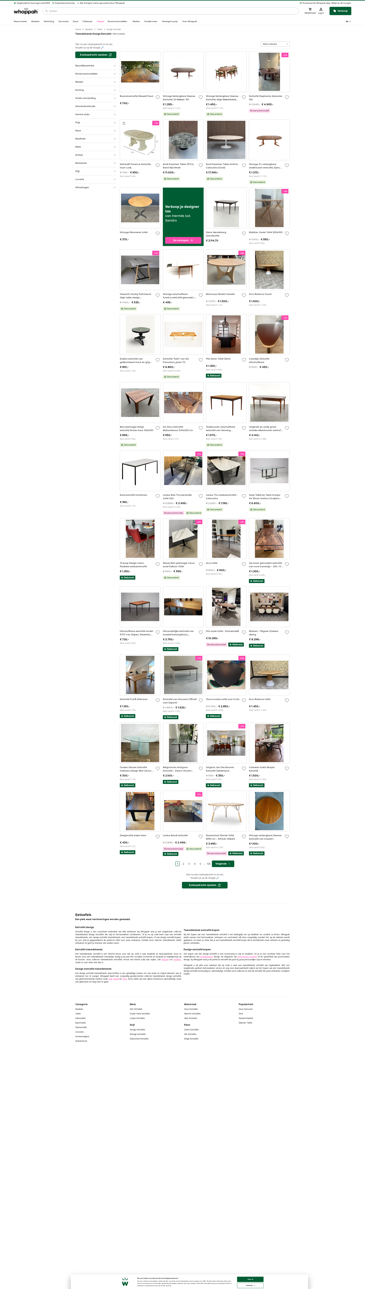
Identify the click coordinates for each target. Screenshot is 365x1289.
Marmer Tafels (245, 1022)
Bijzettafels (80, 1022)
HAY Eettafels (136, 1009)
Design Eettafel (113, 29)
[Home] (26, 11)
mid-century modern (247, 956)
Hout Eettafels (191, 1009)
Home (78, 29)
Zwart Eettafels (191, 1029)
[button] (239, 3)
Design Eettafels (137, 1029)
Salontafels (80, 1018)
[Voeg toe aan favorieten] (158, 97)
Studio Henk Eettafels (140, 1013)
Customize (249, 1285)
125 (208, 863)
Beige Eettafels (191, 1038)
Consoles (79, 1031)
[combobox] (172, 11)
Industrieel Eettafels (139, 1038)
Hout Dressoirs (246, 1009)
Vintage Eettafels (138, 1034)
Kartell (116, 978)
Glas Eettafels (190, 1018)
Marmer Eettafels (192, 1013)
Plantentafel (81, 1027)
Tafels (99, 29)
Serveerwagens (82, 1036)
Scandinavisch (206, 956)
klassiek (165, 959)
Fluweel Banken (246, 1018)
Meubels (89, 29)
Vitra (125, 978)
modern (177, 959)
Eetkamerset (81, 1041)
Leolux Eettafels (137, 1018)
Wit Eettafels (190, 1034)
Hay (110, 978)
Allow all (250, 1279)
